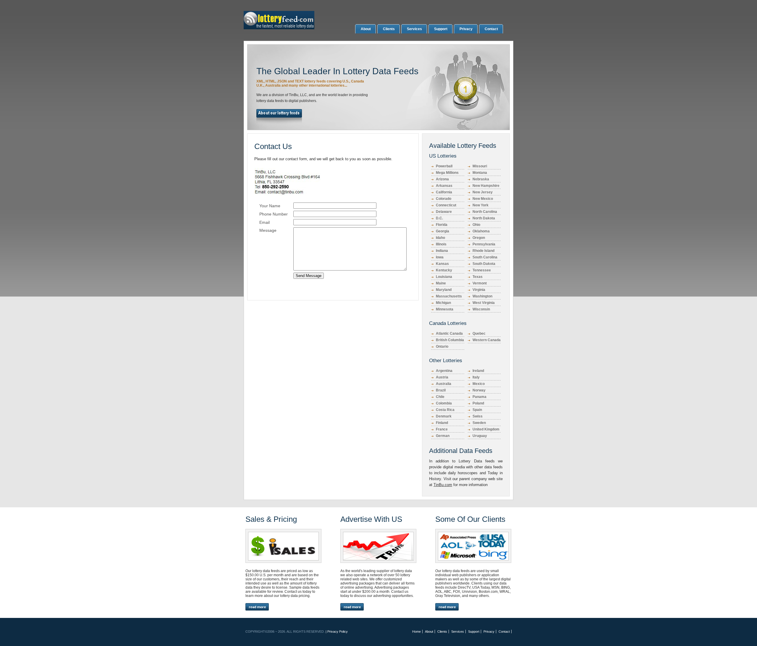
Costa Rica (445, 410)
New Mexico (483, 199)
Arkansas (444, 186)
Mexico (479, 384)
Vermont (480, 283)
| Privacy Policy (337, 631)
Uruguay (480, 436)
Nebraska (481, 179)
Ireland (478, 371)
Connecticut (446, 205)
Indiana (442, 251)
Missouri (480, 166)
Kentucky (444, 270)
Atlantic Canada (449, 333)
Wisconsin (481, 309)
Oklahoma (481, 231)
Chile (440, 397)
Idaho (440, 238)
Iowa (440, 257)
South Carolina (485, 257)
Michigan (443, 303)
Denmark (444, 416)
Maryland (444, 290)
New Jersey (483, 192)
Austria (442, 377)
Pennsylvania (484, 244)
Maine (441, 283)
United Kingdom (486, 429)
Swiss (478, 416)
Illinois (441, 244)
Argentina (444, 371)
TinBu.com (443, 485)
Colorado (443, 199)
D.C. (439, 218)
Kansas (442, 264)
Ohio (476, 225)
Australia (443, 384)
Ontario (442, 346)
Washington (482, 296)
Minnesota (444, 309)
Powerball (444, 166)
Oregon (479, 238)
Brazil (441, 390)
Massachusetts (449, 296)
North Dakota (484, 218)
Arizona (442, 179)
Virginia (479, 290)
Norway (479, 390)
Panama (479, 397)
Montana (480, 173)
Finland (442, 423)
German (442, 436)
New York (481, 205)
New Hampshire (486, 186)
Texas (478, 277)
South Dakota (484, 264)
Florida (441, 225)
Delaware (444, 212)
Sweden (479, 423)
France (442, 429)
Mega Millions (447, 173)
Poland (478, 403)
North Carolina (485, 212)
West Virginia (484, 303)
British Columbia (450, 340)
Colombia (444, 403)
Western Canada (487, 340)
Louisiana (444, 277)
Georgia (442, 231)
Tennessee (482, 270)
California (444, 192)
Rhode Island (483, 251)
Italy (476, 377)
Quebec (479, 333)
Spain (477, 410)
